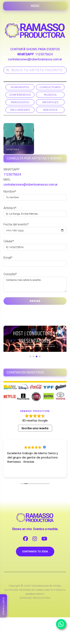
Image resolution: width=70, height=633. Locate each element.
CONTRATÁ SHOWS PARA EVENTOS (35, 49)
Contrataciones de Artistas (46, 585)
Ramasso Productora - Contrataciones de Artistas (35, 30)
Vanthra (12, 149)
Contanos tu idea (35, 551)
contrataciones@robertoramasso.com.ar (35, 59)
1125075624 (44, 54)
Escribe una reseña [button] (35, 428)
